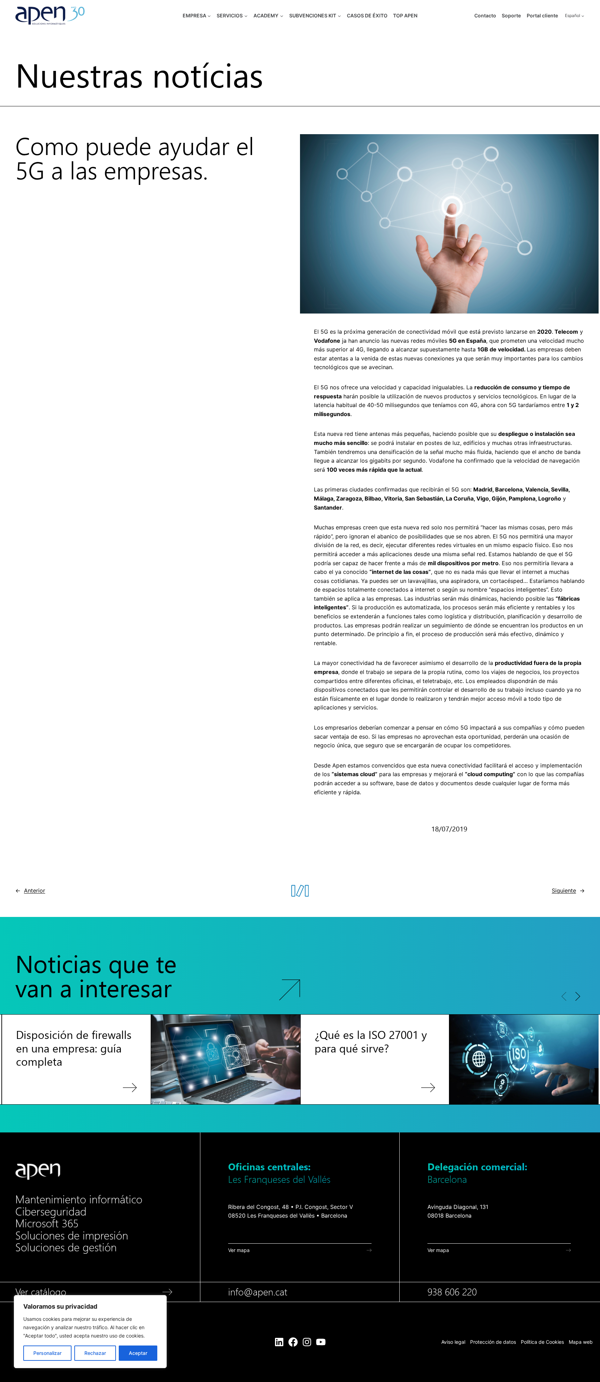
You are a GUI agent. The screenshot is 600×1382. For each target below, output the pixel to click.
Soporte (511, 15)
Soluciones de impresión (71, 1235)
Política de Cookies (542, 1342)
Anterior (34, 890)
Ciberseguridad (50, 1211)
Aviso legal (453, 1342)
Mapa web (581, 1342)
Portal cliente (542, 15)
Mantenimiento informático (78, 1199)
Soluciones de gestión (66, 1247)
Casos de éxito (367, 15)
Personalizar (47, 1353)
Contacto (485, 15)
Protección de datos (493, 1342)
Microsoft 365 (46, 1223)
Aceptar (138, 1353)
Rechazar (95, 1353)
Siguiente (564, 890)
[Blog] (157, 976)
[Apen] (37, 1171)
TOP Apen (405, 15)
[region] (90, 1331)
